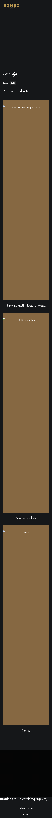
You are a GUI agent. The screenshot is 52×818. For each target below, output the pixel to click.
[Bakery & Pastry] (11, 6)
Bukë (13, 83)
